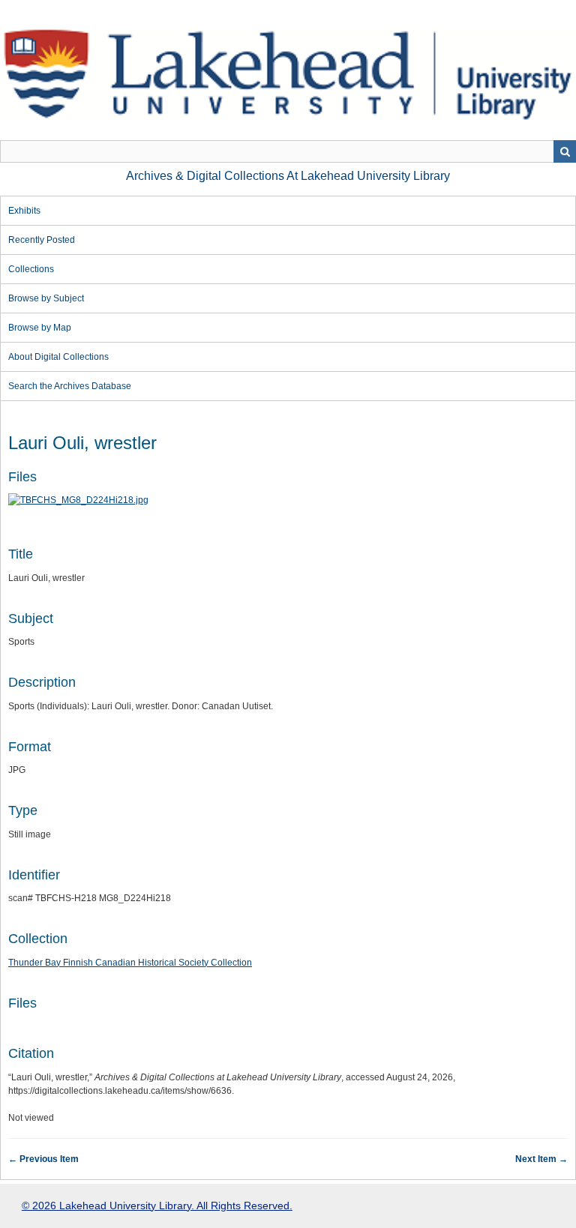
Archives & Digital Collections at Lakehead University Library (288, 175)
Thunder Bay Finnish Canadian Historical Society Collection (130, 962)
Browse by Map (39, 327)
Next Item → (541, 1159)
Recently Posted (41, 240)
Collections (31, 269)
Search (565, 151)
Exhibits (24, 210)
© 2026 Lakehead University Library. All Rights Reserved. (157, 1206)
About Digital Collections (58, 357)
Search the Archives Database (69, 386)
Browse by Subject (46, 298)
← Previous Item (43, 1159)
